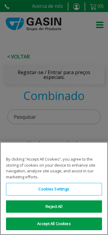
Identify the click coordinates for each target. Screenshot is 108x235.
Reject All (54, 206)
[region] (54, 188)
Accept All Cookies (53, 223)
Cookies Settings (53, 189)
